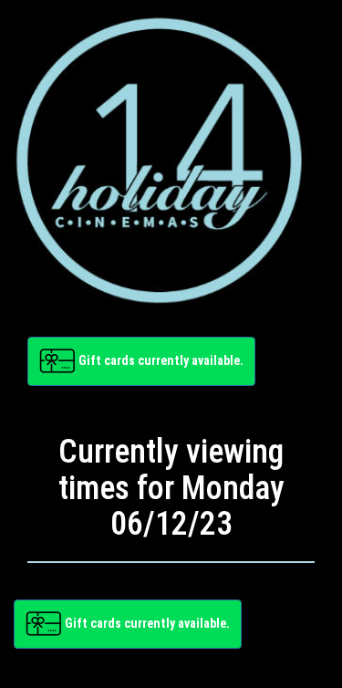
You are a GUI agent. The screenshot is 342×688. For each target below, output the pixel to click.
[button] (141, 361)
